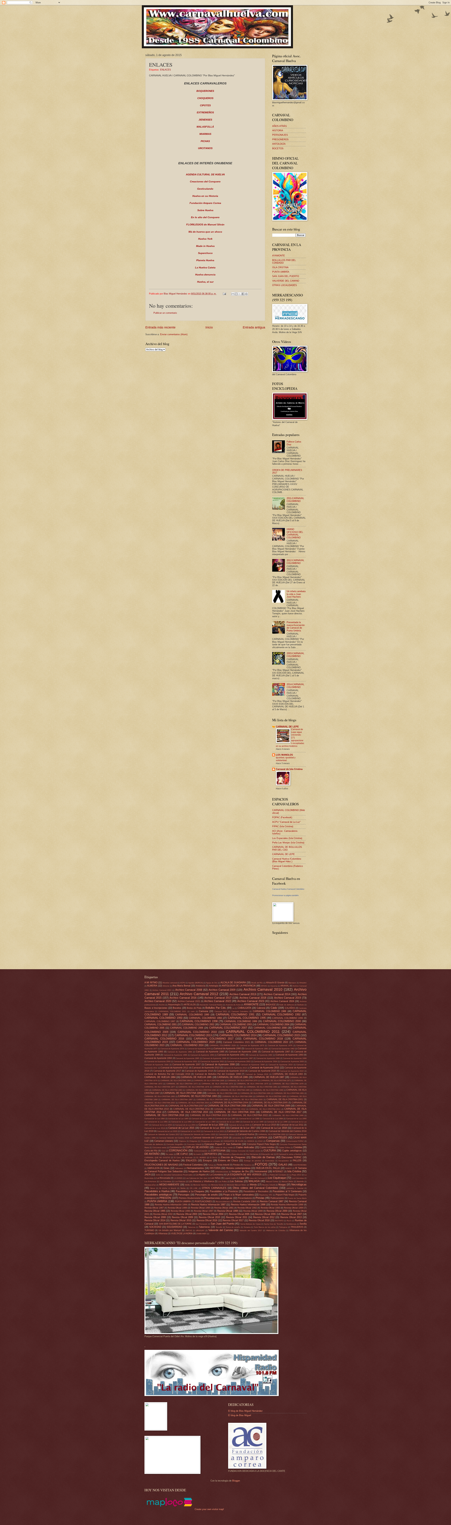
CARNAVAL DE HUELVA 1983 (288, 1074)
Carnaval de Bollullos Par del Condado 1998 (218, 1074)
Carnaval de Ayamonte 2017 (167, 1071)
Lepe (241, 1178)
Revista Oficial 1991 (224, 1208)
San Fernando (201, 1224)
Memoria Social (217, 1185)
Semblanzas (291, 1224)
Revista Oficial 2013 (291, 1217)
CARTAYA (262, 1137)
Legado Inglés (230, 1178)
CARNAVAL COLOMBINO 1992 (281, 1014)
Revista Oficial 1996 (180, 1211)
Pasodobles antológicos (158, 1194)
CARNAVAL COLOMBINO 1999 (240, 1021)
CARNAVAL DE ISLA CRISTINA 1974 (217, 1084)
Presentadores (245, 1198)
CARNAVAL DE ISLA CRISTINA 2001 (285, 1099)
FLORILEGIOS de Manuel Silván (205, 224)
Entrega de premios (252, 1161)
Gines (166, 1168)
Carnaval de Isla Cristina (289, 769)
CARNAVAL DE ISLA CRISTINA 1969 (209, 1080)
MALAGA (254, 1181)
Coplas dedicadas (245, 1147)
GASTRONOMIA (300, 1165)
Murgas (282, 1184)
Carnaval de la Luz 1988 (249, 1119)
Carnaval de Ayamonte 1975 (252, 1045)
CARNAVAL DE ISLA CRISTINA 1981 (262, 1087)
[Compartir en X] (239, 294)
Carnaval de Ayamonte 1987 (276, 1052)
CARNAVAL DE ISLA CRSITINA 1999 (288, 1115)
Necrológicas (299, 1184)
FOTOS (261, 1164)
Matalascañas (150, 1185)
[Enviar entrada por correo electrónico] (224, 293)
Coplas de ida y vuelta (223, 1147)
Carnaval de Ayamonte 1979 (199, 1049)
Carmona (203, 1011)
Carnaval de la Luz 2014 (154, 1128)
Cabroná (261, 1008)
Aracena (273, 986)
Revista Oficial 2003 (186, 1214)
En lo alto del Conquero (205, 217)
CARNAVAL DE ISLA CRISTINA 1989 (222, 1093)
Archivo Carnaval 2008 (188, 989)
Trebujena (283, 1227)
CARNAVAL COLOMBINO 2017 (213, 1038)
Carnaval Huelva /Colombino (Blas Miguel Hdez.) (286, 860)
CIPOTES (205, 105)
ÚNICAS (188, 1230)
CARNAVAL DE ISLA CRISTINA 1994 (237, 1096)
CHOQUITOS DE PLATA (234, 1141)
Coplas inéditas (267, 1147)
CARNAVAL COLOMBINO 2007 (228, 1027)
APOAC (264, 986)
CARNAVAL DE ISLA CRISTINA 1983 (167, 1090)
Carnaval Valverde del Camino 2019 (210, 1138)
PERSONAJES (280, 135)
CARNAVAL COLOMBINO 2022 (271, 1042)
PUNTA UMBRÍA (280, 271)
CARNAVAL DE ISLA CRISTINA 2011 (191, 1109)
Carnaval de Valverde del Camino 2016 (288, 1131)
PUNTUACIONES (203, 1201)
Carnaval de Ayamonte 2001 (185, 1061)
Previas (260, 1197)
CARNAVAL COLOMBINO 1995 (247, 1017)
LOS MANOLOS (284, 755)
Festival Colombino (193, 1164)
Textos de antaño (233, 1227)
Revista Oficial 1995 (154, 1211)
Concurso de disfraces (153, 1144)
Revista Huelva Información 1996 (171, 1205)
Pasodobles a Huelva (156, 1191)
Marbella (300, 1181)
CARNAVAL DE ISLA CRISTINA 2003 (193, 1103)
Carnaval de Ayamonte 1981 (256, 1049)
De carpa (169, 1154)
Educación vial (267, 1154)
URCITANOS (205, 148)
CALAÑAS (290, 1008)
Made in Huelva (205, 246)
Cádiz (274, 1007)
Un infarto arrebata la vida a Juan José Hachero (296, 594)
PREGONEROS (280, 139)
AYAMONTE (278, 255)
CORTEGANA (218, 1150)
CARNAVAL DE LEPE (287, 726)
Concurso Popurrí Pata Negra (261, 1144)
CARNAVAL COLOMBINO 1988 (269, 1011)
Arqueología (174, 1005)
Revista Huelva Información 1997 (208, 1204)
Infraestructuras (221, 1172)
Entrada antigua (254, 327)
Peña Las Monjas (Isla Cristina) (288, 842)
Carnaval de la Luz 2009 (239, 1125)
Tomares (247, 1227)
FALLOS (297, 1160)
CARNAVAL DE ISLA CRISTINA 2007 (186, 1106)
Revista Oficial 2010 (209, 1217)
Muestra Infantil (268, 1185)
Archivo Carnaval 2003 (161, 990)
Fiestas (236, 1165)
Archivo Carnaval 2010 (262, 989)
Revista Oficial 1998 (227, 1211)
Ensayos (207, 1160)
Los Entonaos (150, 1181)
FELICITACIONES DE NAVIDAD (161, 1164)
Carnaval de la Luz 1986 (202, 1119)
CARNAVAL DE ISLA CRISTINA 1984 (201, 1090)
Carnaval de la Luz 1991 (157, 1122)
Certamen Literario (163, 1141)
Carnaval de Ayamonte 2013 (206, 1068)
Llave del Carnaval (257, 1178)
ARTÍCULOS (190, 1005)
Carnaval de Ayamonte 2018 (199, 1071)
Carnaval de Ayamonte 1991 (231, 1055)
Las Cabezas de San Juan (197, 1178)
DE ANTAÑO (152, 1153)
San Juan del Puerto (222, 1223)
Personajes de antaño (206, 1194)
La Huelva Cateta (205, 267)
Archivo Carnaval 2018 (252, 997)
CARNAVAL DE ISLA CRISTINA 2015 (188, 1112)
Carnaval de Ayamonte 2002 (212, 1061)
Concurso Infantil (194, 1144)
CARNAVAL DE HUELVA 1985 (196, 1077)
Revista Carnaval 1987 (271, 1201)
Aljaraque (292, 983)
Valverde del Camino (220, 1230)
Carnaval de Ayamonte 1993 (289, 1055)
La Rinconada (163, 1178)
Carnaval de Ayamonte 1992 (260, 1055)
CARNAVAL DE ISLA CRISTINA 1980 (228, 1087)
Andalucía (200, 986)
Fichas (210, 1165)
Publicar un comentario (165, 313)
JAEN (147, 1174)
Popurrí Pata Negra (285, 1195)
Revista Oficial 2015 (181, 1220)
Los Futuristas (165, 1181)
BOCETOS (277, 148)
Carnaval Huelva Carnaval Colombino (288, 889)
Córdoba (298, 1147)
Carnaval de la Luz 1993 (205, 1122)
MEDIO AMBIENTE (169, 1184)
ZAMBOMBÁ (201, 1234)
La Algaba (201, 1175)
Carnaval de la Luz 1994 (229, 1122)
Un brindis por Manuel (170, 1230)
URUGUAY (200, 1230)
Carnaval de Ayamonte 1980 (227, 1048)
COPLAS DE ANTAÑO (197, 1147)
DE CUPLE (182, 1154)
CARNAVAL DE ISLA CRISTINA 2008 (227, 1105)
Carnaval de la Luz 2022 (190, 1131)
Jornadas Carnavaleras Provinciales (178, 1175)
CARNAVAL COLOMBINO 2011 (253, 1031)
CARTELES (280, 1137)
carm (192, 1011)
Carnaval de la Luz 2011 (291, 1125)
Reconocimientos (223, 1202)
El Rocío (213, 1157)
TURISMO (149, 1230)
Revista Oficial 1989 (177, 1208)
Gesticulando (205, 188)
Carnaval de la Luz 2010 (264, 1125)
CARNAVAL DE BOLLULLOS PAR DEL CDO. (287, 848)
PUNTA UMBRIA (157, 1201)
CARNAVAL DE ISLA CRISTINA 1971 (276, 1080)
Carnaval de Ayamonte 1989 (175, 1055)
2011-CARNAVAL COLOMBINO (295, 499)
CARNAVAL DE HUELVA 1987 (268, 1077)
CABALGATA (244, 1008)
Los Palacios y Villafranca (201, 1181)
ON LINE (193, 1188)
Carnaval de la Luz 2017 (242, 1128)
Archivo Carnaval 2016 (182, 997)
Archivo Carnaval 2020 (157, 1001)
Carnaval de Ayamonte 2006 (156, 1065)
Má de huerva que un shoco (205, 231)
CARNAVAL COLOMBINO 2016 (164, 1038)
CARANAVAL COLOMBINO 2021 (172, 1011)
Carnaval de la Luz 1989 (273, 1119)
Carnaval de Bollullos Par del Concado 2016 (167, 1074)
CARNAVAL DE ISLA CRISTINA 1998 (212, 1099)
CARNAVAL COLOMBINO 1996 (287, 1018)
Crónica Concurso (238, 1151)
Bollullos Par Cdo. (215, 1007)
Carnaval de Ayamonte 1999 (295, 1058)
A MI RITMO (150, 982)
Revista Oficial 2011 (236, 1217)
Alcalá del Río (257, 983)
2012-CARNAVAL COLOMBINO (295, 561)
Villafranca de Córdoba (275, 1230)
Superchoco (205, 253)
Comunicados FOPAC (295, 1141)
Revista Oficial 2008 (155, 1217)
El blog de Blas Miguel (239, 1415)
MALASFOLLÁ (205, 126)
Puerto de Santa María (297, 1198)
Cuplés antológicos (292, 1150)
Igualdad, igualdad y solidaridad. (285, 759)
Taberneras (204, 1227)
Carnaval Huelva (246, 1134)
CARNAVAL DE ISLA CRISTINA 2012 (229, 1109)
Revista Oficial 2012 (263, 1217)
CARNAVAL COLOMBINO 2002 (198, 1024)
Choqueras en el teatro (210, 1141)
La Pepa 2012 (295, 1175)
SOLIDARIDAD (174, 1227)
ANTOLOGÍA (279, 144)
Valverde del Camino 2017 (251, 1230)
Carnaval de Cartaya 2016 (256, 1074)
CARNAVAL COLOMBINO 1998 (199, 1021)
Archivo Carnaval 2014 (277, 994)
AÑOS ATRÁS (279, 126)
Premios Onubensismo (189, 1198)
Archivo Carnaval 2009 (222, 989)
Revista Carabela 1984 (244, 1201)
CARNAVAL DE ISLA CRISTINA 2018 (164, 1115)
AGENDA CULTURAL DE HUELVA (205, 174)
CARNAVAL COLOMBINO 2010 (197, 1031)
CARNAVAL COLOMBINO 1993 (163, 1017)
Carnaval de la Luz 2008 (211, 1124)
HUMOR (288, 1168)
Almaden (303, 983)
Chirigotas (193, 1141)
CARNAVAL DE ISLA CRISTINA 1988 (182, 1093)
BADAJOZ (271, 1005)
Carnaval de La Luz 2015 (181, 1128)
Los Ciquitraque (277, 1177)
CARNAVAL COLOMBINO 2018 (263, 1038)
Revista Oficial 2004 (213, 1214)
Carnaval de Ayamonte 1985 (210, 1052)
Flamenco (248, 1165)
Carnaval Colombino (239, 1011)
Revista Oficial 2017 (233, 1220)
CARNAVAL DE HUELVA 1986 (232, 1077)
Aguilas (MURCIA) (195, 983)
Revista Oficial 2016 (207, 1220)
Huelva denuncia (205, 274)
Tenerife (219, 1227)
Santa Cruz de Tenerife (273, 1224)
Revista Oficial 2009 (182, 1217)
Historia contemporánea (238, 1168)
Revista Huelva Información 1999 (287, 1205)
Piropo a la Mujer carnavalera (238, 1194)
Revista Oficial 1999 (253, 1211)
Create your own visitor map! (209, 1509)
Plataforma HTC (265, 1195)
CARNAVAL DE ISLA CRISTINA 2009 (270, 1105)
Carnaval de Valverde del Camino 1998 (246, 1131)
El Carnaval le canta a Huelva (289, 1154)
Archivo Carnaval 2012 (199, 994)
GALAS (282, 1164)
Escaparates (284, 1161)
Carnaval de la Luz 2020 (167, 1131)
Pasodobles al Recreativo (256, 1191)
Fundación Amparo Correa (205, 203)
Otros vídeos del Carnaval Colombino (255, 1187)
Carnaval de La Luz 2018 (274, 1128)
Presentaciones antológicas (218, 1198)
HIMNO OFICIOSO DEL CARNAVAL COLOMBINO (295, 533)
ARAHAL (284, 986)
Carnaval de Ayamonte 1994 (158, 1058)
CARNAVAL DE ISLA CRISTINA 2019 (208, 1115)
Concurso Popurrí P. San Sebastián (223, 1144)
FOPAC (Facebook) (282, 817)
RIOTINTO (279, 1221)
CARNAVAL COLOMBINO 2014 (238, 1035)
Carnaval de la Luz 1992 (181, 1122)
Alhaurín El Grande (275, 983)
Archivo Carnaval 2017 (217, 997)
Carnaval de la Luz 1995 (253, 1122)
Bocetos (177, 1008)
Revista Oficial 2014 (154, 1220)
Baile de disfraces (286, 1005)
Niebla (183, 1188)
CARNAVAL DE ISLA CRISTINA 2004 (230, 1103)
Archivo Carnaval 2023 (250, 1001)
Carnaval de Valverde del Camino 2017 (164, 1134)
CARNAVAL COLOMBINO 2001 (160, 1024)
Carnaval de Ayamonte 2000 (159, 1061)
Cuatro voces (254, 1151)
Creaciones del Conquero (205, 181)
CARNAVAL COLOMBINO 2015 (281, 1035)
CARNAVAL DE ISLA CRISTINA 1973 (182, 1084)
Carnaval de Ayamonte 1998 (268, 1058)
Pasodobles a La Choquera (190, 1191)
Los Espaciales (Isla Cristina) (287, 838)
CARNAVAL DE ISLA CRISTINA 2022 (249, 1115)
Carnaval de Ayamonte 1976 (280, 1045)
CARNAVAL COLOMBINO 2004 (273, 1024)
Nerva (152, 1188)
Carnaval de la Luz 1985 (178, 1119)
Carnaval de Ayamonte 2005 (292, 1061)
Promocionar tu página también (285, 895)
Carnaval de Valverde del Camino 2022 (199, 1134)
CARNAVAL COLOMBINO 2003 (236, 1024)
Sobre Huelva (205, 210)
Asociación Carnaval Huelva (211, 1005)
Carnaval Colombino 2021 (236, 1042)
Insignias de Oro (240, 1171)
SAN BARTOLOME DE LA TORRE (175, 1224)
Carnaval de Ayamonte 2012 (174, 1068)
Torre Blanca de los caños (265, 1227)
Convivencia (176, 1147)
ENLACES (165, 69)
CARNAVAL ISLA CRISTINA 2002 (271, 1134)
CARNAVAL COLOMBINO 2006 (186, 1027)
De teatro (197, 1154)
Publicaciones (277, 1198)
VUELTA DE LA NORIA (182, 1233)
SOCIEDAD (155, 1227)
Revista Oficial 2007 (291, 1214)
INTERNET (278, 1171)
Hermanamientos (195, 1168)
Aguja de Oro (211, 983)
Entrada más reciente (160, 327)
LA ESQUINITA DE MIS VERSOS (244, 1174)
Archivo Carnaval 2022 (217, 1001)
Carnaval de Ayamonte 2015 (264, 1067)
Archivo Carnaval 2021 (189, 1001)
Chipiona (182, 1141)
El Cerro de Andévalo (183, 1157)
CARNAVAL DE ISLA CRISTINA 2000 (247, 1099)
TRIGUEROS (297, 1227)
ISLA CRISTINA (280, 267)
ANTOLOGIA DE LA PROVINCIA (239, 985)
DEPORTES (210, 1154)
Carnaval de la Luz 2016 (212, 1128)
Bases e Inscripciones (155, 1008)
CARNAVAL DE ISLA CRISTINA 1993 (197, 1096)
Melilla (187, 1185)
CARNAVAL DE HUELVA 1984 (159, 1077)
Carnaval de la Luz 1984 (154, 1119)
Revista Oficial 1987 (154, 1208)
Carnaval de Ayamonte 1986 (243, 1052)
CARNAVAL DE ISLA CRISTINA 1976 (288, 1084)
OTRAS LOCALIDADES (284, 285)
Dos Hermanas (252, 1154)
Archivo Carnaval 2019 (287, 997)
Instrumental (260, 1171)
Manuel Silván (287, 1181)
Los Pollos (222, 1181)
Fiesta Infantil (223, 1165)
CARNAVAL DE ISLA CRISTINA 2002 (159, 1103)
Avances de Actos (233, 1005)
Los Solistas (236, 1181)
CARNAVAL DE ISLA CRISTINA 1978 (193, 1087)
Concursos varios (159, 1147)
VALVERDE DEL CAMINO (285, 280)
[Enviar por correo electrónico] (233, 294)
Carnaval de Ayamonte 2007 (186, 1064)
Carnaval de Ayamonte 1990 (202, 1055)
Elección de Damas (263, 1157)
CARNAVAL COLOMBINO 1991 (235, 1014)
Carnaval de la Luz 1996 (277, 1122)
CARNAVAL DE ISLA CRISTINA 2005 (270, 1103)
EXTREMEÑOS (205, 112)
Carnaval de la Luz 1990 (296, 1119)
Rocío (289, 1221)
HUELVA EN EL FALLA (268, 1168)
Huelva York (205, 239)
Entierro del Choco (228, 1160)
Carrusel (249, 1138)
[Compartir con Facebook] (243, 294)
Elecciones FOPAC (292, 1157)
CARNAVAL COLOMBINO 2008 (270, 1027)
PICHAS (205, 141)
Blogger (236, 1480)
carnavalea (236, 1138)
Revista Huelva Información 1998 (248, 1204)
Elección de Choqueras (233, 1157)
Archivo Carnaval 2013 (243, 994)
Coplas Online (284, 1147)
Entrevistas (269, 1161)
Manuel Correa (272, 1181)
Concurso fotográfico (175, 1144)
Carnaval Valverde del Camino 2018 (174, 1138)
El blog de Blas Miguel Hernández (245, 1411)
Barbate (300, 1005)
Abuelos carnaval (170, 983)
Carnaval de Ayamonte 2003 (239, 1061)
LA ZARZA (178, 1178)
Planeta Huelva (205, 260)
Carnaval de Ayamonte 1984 (180, 1052)
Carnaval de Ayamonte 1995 (187, 1058)
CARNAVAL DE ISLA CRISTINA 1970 (242, 1080)
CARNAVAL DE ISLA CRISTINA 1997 (177, 1099)
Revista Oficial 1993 (270, 1208)
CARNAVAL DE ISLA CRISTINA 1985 (234, 1090)
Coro (163, 1151)
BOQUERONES (205, 91)
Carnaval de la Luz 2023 (214, 1131)
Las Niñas (215, 1178)
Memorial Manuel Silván (236, 1185)
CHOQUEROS (205, 98)
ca (233, 1008)
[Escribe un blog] (236, 294)
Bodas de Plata (194, 1008)
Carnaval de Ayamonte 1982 (283, 1049)
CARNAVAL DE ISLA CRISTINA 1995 (271, 1096)
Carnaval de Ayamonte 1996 (214, 1058)
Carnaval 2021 (221, 1011)
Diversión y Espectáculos (233, 1154)
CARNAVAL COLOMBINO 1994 (205, 1018)
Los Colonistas (298, 1178)
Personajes (184, 1194)
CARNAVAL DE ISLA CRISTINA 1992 (159, 1096)
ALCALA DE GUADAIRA (233, 982)
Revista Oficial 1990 (200, 1208)
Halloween (179, 1168)
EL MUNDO (201, 1157)
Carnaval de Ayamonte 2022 (292, 1071)
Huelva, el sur (205, 282)
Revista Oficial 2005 (239, 1214)
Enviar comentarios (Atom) (173, 334)
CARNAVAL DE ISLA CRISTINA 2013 (264, 1109)
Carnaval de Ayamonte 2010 (280, 1065)
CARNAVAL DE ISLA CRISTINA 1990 (255, 1093)
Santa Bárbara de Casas (250, 1224)
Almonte (166, 986)
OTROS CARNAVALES (214, 1188)
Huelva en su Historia (205, 196)
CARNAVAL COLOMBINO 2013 (193, 1035)
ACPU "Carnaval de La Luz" (286, 822)
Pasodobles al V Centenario (287, 1191)
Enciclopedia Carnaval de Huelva (162, 1160)
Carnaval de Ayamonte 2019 (230, 1071)
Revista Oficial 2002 (163, 1214)
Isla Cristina (294, 1171)
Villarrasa (162, 1233)
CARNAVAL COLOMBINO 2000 (282, 1021)
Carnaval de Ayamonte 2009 (252, 1065)
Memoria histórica (200, 1185)
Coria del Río (150, 1151)
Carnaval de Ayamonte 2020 (262, 1071)
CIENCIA (250, 1141)
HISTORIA (277, 130)
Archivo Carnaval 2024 (282, 1001)
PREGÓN (165, 1197)
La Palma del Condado (276, 1175)
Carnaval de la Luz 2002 (162, 1125)
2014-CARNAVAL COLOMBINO (295, 685)
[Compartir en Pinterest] (246, 294)
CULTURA (270, 1150)
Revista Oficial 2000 (277, 1211)
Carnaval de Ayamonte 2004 (265, 1061)
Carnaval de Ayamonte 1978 (172, 1049)
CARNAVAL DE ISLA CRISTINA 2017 (281, 1112)
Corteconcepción (201, 1151)
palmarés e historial (295, 1188)
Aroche (162, 1005)
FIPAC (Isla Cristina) (282, 826)
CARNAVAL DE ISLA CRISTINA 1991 (289, 1093)
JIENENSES (205, 119)
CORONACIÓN (178, 1150)
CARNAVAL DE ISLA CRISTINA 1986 (268, 1090)
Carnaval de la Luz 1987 (225, 1119)
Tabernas (191, 1227)
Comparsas (273, 1140)
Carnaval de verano (227, 1134)
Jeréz (158, 1175)
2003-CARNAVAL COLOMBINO (295, 654)
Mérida (253, 1184)
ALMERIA (152, 985)
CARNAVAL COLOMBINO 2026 (222, 1045)
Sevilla (303, 1223)
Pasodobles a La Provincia (224, 1191)
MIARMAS (205, 134)
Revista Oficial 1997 (203, 1211)
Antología (213, 986)
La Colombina (216, 1175)
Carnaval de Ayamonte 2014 (235, 1068)
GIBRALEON (153, 1168)
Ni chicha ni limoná (167, 1188)
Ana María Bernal (181, 985)
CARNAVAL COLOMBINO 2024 (186, 1045)
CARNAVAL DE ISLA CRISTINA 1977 (159, 1087)
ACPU (182, 983)
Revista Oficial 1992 (247, 1208)
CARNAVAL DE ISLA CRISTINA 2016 (234, 1112)
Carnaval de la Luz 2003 (185, 1125)
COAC (260, 1141)
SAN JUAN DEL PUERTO (285, 276)
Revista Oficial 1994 (293, 1208)
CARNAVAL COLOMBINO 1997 (159, 1021)
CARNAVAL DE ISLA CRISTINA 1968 (175, 1080)
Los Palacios (180, 1181)
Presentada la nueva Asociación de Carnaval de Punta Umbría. (296, 626)
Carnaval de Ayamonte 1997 (241, 1058)
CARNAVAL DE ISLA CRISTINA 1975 (252, 1084)
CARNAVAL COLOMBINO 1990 (192, 1014)
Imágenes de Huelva (199, 1171)
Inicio (209, 327)
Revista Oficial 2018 (259, 1220)
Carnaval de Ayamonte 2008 (219, 1064)
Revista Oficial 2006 (265, 1214)
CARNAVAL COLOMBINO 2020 (195, 1041)
